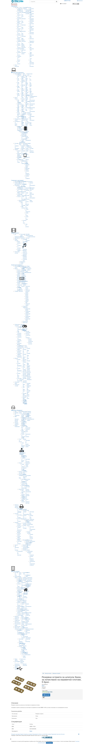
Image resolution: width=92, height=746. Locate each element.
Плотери (16, 513)
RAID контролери (27, 427)
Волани (16, 358)
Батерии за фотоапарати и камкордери (32, 185)
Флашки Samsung (29, 371)
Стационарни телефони (30, 552)
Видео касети (25, 403)
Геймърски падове (27, 304)
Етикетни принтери (25, 482)
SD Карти (28, 394)
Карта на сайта (42, 734)
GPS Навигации (27, 632)
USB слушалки (19, 332)
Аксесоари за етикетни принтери (27, 488)
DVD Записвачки (32, 115)
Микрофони (22, 261)
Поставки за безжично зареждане (32, 150)
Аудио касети (25, 401)
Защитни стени (25, 423)
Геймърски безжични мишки (27, 291)
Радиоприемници (29, 235)
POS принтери (27, 485)
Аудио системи (16, 240)
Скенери (16, 522)
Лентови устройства (28, 332)
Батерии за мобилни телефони (27, 172)
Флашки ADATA (28, 366)
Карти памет (25, 381)
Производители (36, 734)
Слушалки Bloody (19, 344)
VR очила (24, 274)
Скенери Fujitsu (19, 537)
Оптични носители (30, 343)
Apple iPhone (26, 162)
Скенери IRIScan (19, 539)
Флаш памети (25, 346)
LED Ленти (31, 124)
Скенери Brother (19, 532)
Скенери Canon (19, 534)
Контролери (25, 321)
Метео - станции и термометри (29, 575)
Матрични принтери (25, 497)
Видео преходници (27, 654)
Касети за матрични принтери (27, 501)
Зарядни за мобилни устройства (29, 145)
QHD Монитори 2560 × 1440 (32, 56)
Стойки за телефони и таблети (27, 157)
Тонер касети (26, 466)
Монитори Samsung (32, 29)
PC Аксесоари (29, 122)
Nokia (26, 167)
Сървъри (25, 425)
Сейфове (29, 585)
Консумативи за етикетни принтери (28, 493)
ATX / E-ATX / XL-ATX (30, 80)
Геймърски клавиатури (23, 280)
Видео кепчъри (28, 266)
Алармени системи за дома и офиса (29, 547)
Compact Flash (28, 384)
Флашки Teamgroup (29, 379)
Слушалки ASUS (19, 341)
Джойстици (25, 322)
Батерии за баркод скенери (31, 536)
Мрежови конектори (25, 664)
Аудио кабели (24, 656)
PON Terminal (29, 414)
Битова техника (48, 673)
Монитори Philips (32, 27)
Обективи (31, 189)
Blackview (27, 168)
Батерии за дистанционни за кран (28, 606)
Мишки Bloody (26, 294)
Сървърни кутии (27, 429)
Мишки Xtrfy (26, 302)
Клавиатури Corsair (27, 314)
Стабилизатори (30, 520)
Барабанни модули (27, 463)
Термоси (27, 591)
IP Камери (24, 438)
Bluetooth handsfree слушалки (25, 257)
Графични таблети (29, 269)
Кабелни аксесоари (17, 668)
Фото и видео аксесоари (32, 192)
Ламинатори (29, 540)
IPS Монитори (32, 32)
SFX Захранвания (28, 139)
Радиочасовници (31, 236)
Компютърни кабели (23, 659)
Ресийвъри (27, 630)
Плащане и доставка (15, 734)
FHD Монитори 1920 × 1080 (32, 50)
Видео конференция (28, 271)
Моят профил (48, 734)
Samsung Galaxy (27, 165)
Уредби (21, 263)
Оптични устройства (29, 113)
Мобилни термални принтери (17, 506)
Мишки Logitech (27, 299)
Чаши (26, 592)
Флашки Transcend (29, 376)
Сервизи (21, 734)
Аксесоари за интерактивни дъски (32, 528)
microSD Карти (28, 391)
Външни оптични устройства (30, 340)
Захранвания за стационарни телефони (32, 563)
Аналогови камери (27, 446)
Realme (27, 169)
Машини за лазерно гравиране (25, 469)
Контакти (63, 734)
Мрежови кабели (22, 662)
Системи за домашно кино (28, 239)
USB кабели (24, 647)
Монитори (29, 7)
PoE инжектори (29, 417)
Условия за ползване (28, 734)
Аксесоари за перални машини (25, 599)
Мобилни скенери (19, 524)
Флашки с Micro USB (28, 362)
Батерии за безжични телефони (32, 558)
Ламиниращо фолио (32, 542)
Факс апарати (24, 473)
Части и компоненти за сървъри (27, 434)
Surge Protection (29, 522)
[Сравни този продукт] (43, 697)
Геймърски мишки (25, 284)
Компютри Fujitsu (23, 48)
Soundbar (28, 234)
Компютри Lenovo (23, 53)
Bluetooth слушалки (25, 251)
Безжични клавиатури (23, 278)
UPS (28, 510)
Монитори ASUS (32, 14)
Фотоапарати (30, 181)
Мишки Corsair (26, 297)
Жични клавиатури (23, 275)
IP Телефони (32, 554)
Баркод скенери (28, 532)
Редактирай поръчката (56, 734)
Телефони (25, 160)
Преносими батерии (27, 619)
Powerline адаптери (29, 412)
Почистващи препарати (29, 579)
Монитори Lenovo (32, 21)
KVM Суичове (24, 645)
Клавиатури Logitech (27, 312)
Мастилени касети (27, 480)
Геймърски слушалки (25, 253)
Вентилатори (29, 95)
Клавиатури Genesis (27, 317)
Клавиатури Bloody (27, 309)
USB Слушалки (25, 243)
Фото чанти (31, 196)
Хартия (16, 545)
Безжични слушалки (19, 335)
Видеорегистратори (29, 629)
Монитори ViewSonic (32, 19)
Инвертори (32, 519)
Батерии (24, 602)
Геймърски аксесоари (22, 325)
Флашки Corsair (28, 369)
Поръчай (47, 695)
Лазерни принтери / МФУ (25, 456)
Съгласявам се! (49, 742)
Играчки (28, 586)
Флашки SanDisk (28, 374)
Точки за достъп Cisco (22, 449)
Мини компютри (17, 65)
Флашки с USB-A (28, 350)
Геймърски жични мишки (27, 287)
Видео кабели (16, 659)
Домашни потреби (56, 673)
